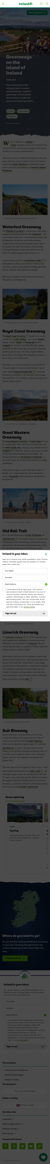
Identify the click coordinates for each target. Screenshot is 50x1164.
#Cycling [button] (10, 111)
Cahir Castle (34, 771)
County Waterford (19, 164)
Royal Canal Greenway (15, 336)
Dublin (41, 339)
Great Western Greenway (16, 441)
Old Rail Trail (8, 538)
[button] (46, 554)
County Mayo (35, 441)
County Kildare (19, 339)
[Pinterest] (22, 1146)
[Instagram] (14, 1146)
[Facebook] (5, 1146)
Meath (18, 342)
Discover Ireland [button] (13, 958)
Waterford (36, 234)
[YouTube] (31, 1146)
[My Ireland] (41, 3)
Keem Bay (14, 476)
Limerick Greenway (14, 637)
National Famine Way (23, 371)
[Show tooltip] (46, 584)
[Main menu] (3, 3)
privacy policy (29, 607)
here (27, 679)
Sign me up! (10, 613)
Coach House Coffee (32, 260)
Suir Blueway (8, 747)
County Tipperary (34, 740)
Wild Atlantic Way (13, 447)
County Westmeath (33, 535)
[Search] (47, 3)
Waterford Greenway (15, 231)
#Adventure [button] (12, 116)
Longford (6, 345)
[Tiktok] (39, 1146)
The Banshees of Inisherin (31, 456)
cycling (13, 144)
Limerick (33, 643)
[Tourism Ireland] (25, 3)
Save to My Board (35, 13)
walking (28, 141)
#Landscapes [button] (23, 111)
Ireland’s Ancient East (28, 786)
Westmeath (29, 342)
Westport (6, 450)
